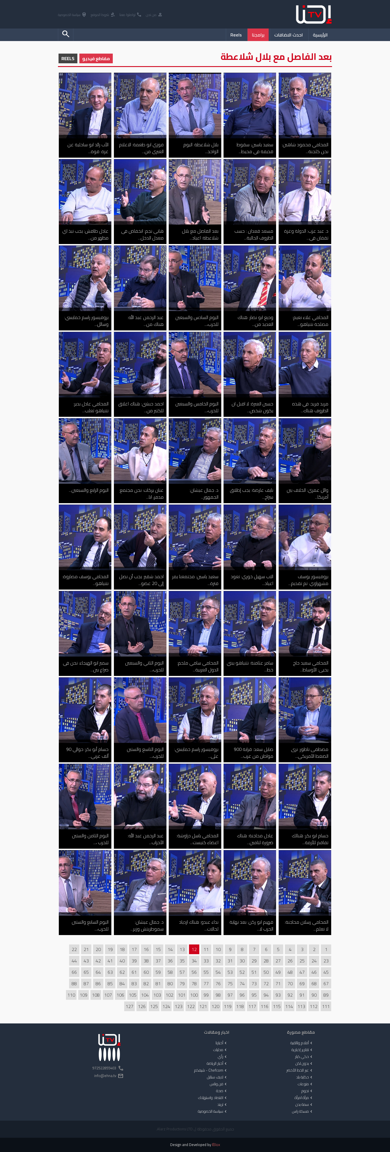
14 (170, 949)
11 (206, 949)
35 (182, 960)
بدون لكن (304, 1063)
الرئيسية (320, 35)
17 (134, 949)
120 (215, 1006)
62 (122, 972)
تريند (222, 1104)
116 (264, 1006)
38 (146, 960)
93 (278, 995)
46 (314, 972)
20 (98, 949)
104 (145, 995)
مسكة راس (302, 1111)
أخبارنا (222, 1043)
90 (314, 995)
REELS (68, 58)
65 (86, 972)
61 (134, 972)
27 (278, 960)
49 (278, 972)
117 (252, 1006)
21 (86, 949)
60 (146, 972)
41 (110, 960)
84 (122, 983)
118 (240, 1006)
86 (98, 983)
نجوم (307, 1091)
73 (254, 983)
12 (194, 949)
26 (290, 960)
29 (254, 960)
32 (218, 960)
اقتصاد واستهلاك (213, 1097)
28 (266, 960)
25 (302, 960)
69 (302, 983)
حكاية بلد (304, 1077)
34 (194, 960)
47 (302, 972)
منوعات (305, 1084)
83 (134, 983)
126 (142, 1006)
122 (191, 1006)
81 (158, 983)
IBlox (216, 1144)
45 (326, 972)
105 (132, 995)
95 (254, 995)
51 (254, 972)
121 (203, 1006)
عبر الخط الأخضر (299, 1070)
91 (302, 995)
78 (194, 983)
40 (122, 960)
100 (194, 995)
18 (122, 949)
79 (182, 983)
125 (154, 1006)
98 (218, 995)
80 (170, 983)
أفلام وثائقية (301, 1043)
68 (314, 983)
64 (98, 972)
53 (230, 972)
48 (290, 972)
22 (74, 949)
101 (182, 995)
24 (314, 960)
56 (194, 972)
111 (326, 1006)
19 (110, 949)
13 (182, 949)
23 (326, 960)
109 (83, 995)
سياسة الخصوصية (72, 15)
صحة (222, 1091)
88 (74, 983)
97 (230, 995)
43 (86, 960)
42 (98, 960)
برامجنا (258, 35)
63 (110, 972)
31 (230, 960)
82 (146, 983)
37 (158, 960)
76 (218, 983)
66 (74, 972)
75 (230, 983)
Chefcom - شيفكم (211, 1070)
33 (206, 960)
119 (228, 1006)
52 (242, 972)
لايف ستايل (217, 1077)
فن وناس (219, 1084)
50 (266, 972)
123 (178, 1006)
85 (110, 983)
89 (326, 995)
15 (158, 949)
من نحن (154, 15)
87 (86, 983)
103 (157, 995)
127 (129, 1006)
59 (158, 972)
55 (206, 972)
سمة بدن (304, 1104)
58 (170, 972)
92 (290, 995)
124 (166, 1006)
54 (218, 972)
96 (242, 995)
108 (96, 995)
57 (182, 972)
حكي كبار (304, 1056)
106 (120, 995)
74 (242, 983)
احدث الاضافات (288, 35)
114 (289, 1006)
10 (218, 949)
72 (266, 983)
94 (266, 995)
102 (169, 995)
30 (242, 960)
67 (326, 983)
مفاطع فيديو (96, 58)
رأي (223, 1056)
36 (170, 960)
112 (313, 1006)
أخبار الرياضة (217, 1063)
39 (134, 960)
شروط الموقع (103, 15)
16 (146, 949)
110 (71, 995)
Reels (236, 35)
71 (278, 983)
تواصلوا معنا (130, 15)
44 (74, 960)
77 (206, 983)
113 (301, 1006)
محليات (220, 1050)
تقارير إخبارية (302, 1050)
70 (290, 983)
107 (108, 995)
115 (277, 1006)
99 (206, 995)
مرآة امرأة (304, 1097)
